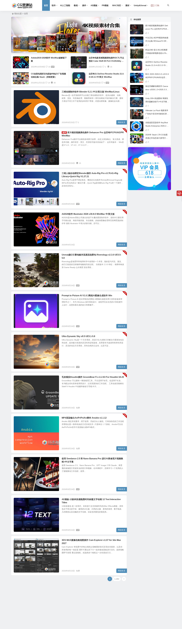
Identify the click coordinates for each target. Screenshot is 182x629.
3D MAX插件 (20, 542)
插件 (84, 5)
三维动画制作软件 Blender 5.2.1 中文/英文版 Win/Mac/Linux (91, 92)
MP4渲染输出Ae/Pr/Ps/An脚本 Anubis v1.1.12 (84, 418)
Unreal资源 (20, 256)
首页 (46, 5)
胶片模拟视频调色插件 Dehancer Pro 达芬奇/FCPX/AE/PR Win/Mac (157, 29)
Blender (19, 175)
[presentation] (18, 35)
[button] (62, 48)
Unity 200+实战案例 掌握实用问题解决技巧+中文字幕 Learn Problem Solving (157, 101)
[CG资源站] (22, 5)
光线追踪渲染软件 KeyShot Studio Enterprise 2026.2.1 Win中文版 (156, 125)
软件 (54, 5)
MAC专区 (116, 5)
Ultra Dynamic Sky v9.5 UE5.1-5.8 (78, 336)
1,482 (116, 579)
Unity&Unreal (140, 5)
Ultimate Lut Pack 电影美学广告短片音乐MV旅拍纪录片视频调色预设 (157, 113)
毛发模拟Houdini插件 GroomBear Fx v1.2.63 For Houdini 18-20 (93, 377)
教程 (76, 5)
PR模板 (105, 5)
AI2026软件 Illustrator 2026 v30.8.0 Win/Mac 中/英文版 (88, 214)
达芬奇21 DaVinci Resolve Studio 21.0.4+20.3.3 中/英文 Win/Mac (156, 65)
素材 (127, 5)
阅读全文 (121, 122)
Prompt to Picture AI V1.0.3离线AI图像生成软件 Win (87, 295)
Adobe (18, 215)
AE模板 (94, 5)
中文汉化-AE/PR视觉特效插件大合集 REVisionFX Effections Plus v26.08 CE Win (157, 41)
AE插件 (18, 134)
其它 (17, 93)
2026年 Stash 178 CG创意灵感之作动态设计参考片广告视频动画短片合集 (156, 138)
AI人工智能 (65, 5)
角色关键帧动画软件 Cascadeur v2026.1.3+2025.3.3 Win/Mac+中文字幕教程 (156, 89)
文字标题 (19, 501)
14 (49, 83)
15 (49, 67)
